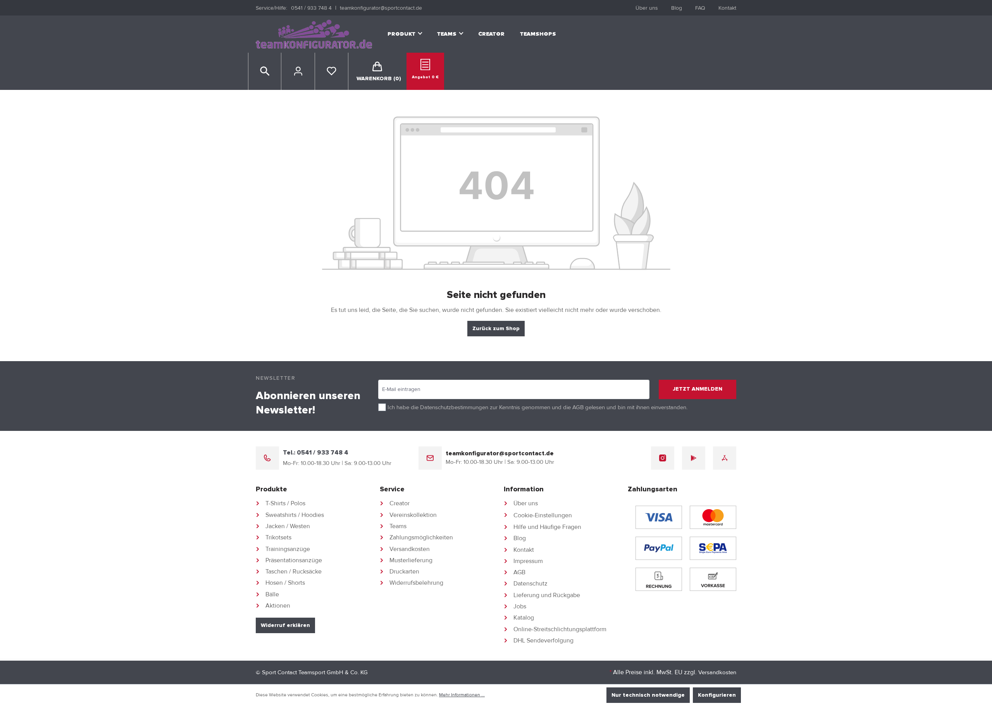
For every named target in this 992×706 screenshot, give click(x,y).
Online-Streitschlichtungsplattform (559, 629)
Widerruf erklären (285, 625)
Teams (397, 526)
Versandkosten (409, 549)
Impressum (528, 561)
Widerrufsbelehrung (416, 583)
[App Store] (724, 458)
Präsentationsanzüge (293, 560)
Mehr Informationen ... (462, 695)
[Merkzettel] (331, 71)
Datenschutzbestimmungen (454, 407)
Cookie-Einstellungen (542, 515)
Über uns (647, 8)
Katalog (523, 618)
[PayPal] (659, 548)
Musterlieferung (410, 560)
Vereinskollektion (413, 515)
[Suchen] (265, 71)
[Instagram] (662, 458)
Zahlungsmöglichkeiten (421, 537)
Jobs (519, 606)
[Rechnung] (659, 579)
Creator (399, 503)
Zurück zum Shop (496, 328)
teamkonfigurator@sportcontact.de (381, 8)
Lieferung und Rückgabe (546, 595)
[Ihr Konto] (298, 71)
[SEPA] (713, 548)
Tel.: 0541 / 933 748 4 (315, 452)
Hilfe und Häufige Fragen (547, 527)
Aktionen (277, 606)
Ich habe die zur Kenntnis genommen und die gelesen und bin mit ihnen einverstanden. (537, 407)
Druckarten (404, 571)
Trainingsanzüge (287, 549)
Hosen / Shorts (285, 583)
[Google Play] (693, 458)
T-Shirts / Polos (285, 503)
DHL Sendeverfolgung (543, 640)
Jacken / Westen (287, 526)
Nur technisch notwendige (648, 695)
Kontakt (727, 8)
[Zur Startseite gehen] (314, 34)
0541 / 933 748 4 (311, 8)
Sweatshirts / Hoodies (294, 515)
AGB (578, 407)
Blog (676, 8)
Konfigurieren (717, 695)
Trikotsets (278, 537)
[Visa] (659, 517)
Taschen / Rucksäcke (293, 571)
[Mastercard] (713, 517)
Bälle (272, 594)
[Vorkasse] (713, 579)
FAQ (700, 8)
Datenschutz (530, 583)
